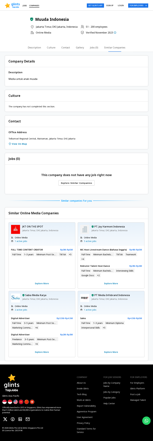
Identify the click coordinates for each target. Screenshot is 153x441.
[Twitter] (5, 419)
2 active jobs (21, 309)
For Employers (136, 5)
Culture (51, 47)
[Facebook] (13, 419)
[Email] (28, 419)
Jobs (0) (94, 47)
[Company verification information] (115, 32)
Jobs (25, 5)
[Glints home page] (12, 5)
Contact (65, 47)
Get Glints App (95, 5)
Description (34, 47)
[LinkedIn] (20, 419)
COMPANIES (34, 5)
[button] (31, 19)
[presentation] (12, 5)
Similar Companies (114, 47)
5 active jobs (90, 241)
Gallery (80, 47)
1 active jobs (21, 241)
